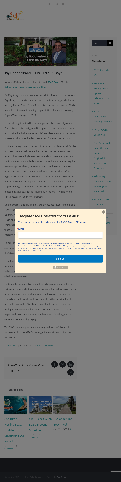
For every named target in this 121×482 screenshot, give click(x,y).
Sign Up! (60, 259)
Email (21, 229)
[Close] (103, 212)
